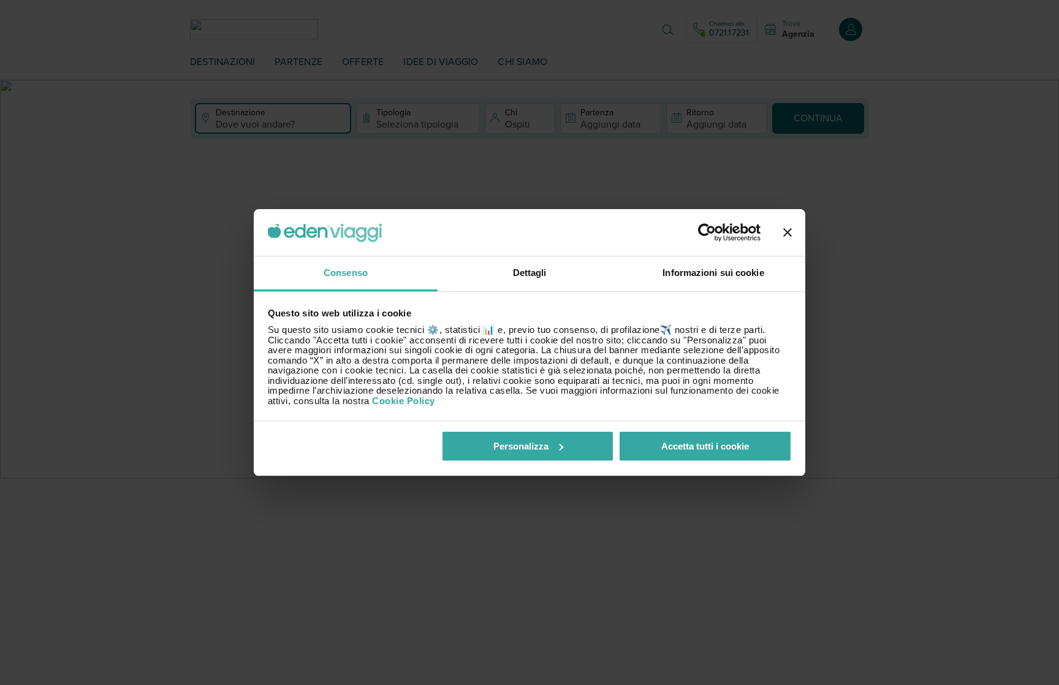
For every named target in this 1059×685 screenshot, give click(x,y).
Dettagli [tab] (530, 272)
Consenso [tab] (346, 272)
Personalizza (520, 446)
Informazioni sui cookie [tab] (713, 272)
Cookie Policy (403, 401)
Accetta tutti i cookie (705, 446)
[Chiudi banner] (787, 232)
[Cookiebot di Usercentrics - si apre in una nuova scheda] (707, 232)
